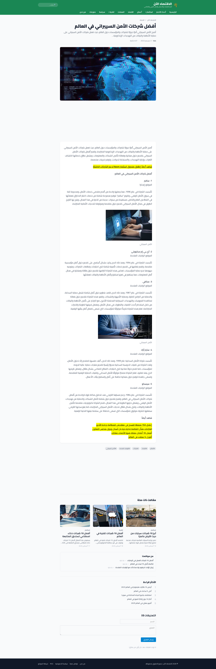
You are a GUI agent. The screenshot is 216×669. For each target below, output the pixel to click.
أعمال (139, 12)
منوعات (92, 12)
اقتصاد (131, 12)
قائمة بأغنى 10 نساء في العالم (141, 564)
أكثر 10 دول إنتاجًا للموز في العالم (139, 599)
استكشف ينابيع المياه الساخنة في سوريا (137, 595)
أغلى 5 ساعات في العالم (143, 591)
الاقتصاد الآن (151, 20)
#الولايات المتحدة (125, 448)
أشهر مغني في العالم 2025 (141, 603)
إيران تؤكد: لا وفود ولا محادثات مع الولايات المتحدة (134, 567)
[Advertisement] (108, 121)
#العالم (152, 448)
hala (154, 40)
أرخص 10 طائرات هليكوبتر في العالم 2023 (136, 587)
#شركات (135, 448)
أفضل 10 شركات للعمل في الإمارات (140, 560)
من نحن (83, 12)
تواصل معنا (74, 663)
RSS (51, 663)
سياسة (102, 12)
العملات (121, 12)
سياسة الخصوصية (61, 663)
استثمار (149, 12)
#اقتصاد (144, 448)
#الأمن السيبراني (111, 448)
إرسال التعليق (148, 639)
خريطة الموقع (43, 663)
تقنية (111, 12)
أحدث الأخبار (161, 12)
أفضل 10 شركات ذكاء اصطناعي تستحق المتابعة (76, 534)
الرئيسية (172, 12)
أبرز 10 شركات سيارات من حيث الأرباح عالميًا (143, 534)
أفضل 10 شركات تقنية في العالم (109, 534)
